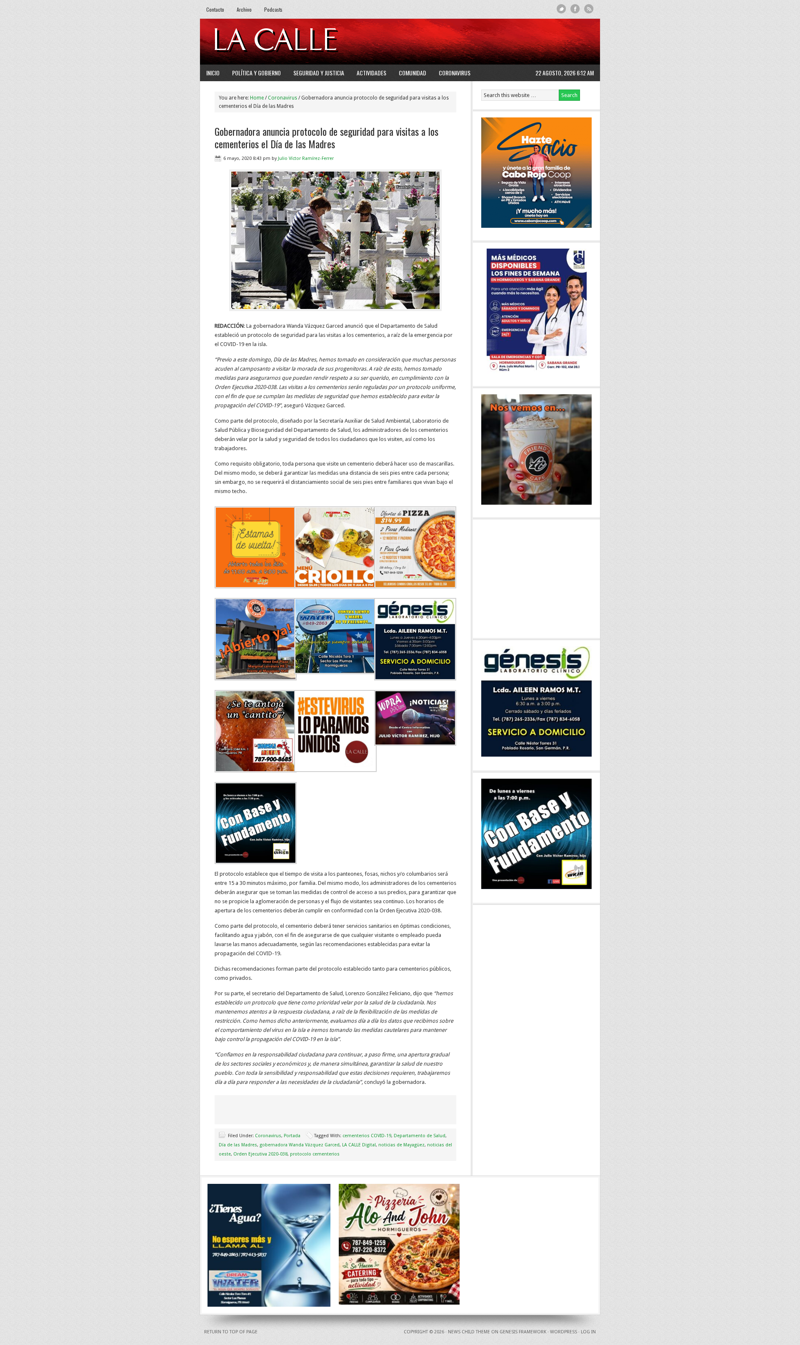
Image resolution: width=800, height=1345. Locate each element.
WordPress (563, 1332)
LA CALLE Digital (297, 42)
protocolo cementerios (315, 1154)
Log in (588, 1332)
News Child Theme (469, 1332)
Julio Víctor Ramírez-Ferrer (306, 158)
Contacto (215, 9)
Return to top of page (231, 1332)
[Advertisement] (492, 41)
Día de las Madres (238, 1145)
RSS (589, 9)
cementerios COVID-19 (366, 1135)
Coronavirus (454, 72)
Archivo (244, 9)
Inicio (213, 72)
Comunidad (412, 72)
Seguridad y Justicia (318, 72)
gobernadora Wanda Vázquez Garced (300, 1145)
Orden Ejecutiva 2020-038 (260, 1154)
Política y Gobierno (256, 72)
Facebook (575, 9)
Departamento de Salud (419, 1135)
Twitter (561, 9)
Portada (292, 1135)
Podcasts (273, 9)
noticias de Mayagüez (401, 1145)
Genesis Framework (523, 1332)
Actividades (371, 72)
